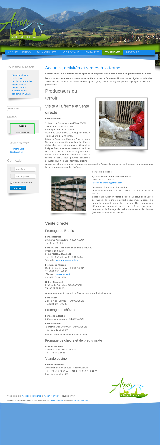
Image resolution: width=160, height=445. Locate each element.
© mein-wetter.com (22, 132)
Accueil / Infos (19, 52)
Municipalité (47, 52)
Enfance (92, 52)
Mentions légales (57, 400)
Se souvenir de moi (22, 182)
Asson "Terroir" (19, 87)
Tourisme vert (17, 149)
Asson (22, 126)
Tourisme (112, 52)
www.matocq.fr (63, 274)
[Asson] (23, 41)
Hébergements (19, 90)
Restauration (16, 152)
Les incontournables (22, 81)
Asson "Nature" (19, 84)
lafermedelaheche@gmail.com (107, 182)
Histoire (132, 52)
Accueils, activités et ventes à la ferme (82, 67)
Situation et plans (20, 75)
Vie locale (71, 52)
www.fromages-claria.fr (66, 260)
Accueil (25, 396)
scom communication (80, 400)
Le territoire (17, 78)
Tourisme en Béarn (21, 93)
